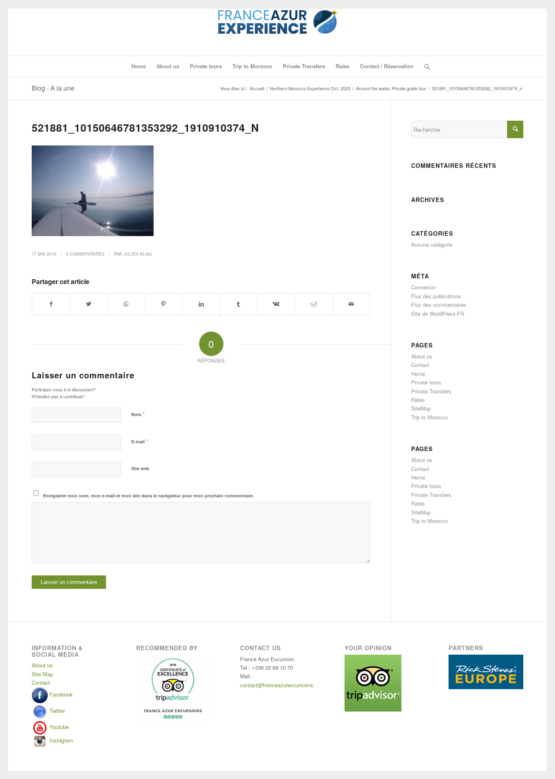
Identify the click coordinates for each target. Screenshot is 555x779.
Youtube (58, 727)
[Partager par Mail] (351, 304)
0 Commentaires (85, 254)
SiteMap (421, 408)
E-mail (139, 441)
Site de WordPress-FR (437, 313)
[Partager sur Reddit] (313, 304)
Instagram (60, 740)
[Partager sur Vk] (276, 304)
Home (418, 374)
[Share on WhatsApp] (126, 304)
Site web (140, 468)
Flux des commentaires (438, 304)
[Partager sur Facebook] (50, 304)
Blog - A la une (53, 88)
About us (421, 356)
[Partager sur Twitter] (88, 304)
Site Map (42, 674)
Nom (138, 414)
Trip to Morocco (429, 417)
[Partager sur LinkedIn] (200, 304)
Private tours (426, 382)
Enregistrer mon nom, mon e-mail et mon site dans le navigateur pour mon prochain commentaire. (148, 496)
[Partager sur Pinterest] (163, 304)
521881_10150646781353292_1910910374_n (145, 127)
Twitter (56, 710)
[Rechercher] (424, 66)
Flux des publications (436, 296)
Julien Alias (138, 254)
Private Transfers (431, 391)
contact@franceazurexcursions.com (282, 685)
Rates (418, 400)
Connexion (423, 287)
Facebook (60, 694)
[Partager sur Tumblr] (238, 304)
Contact (420, 365)
